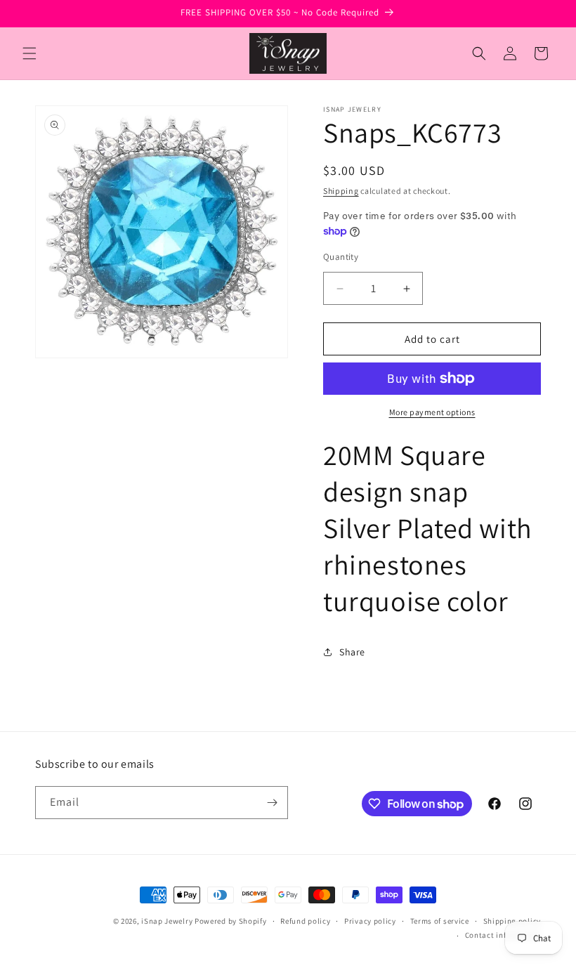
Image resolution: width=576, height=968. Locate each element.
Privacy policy (370, 921)
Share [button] (352, 652)
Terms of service (439, 921)
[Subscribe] (271, 802)
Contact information (503, 935)
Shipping (341, 190)
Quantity (340, 257)
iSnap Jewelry (166, 921)
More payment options (432, 412)
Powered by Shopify (231, 921)
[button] (29, 53)
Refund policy (305, 921)
